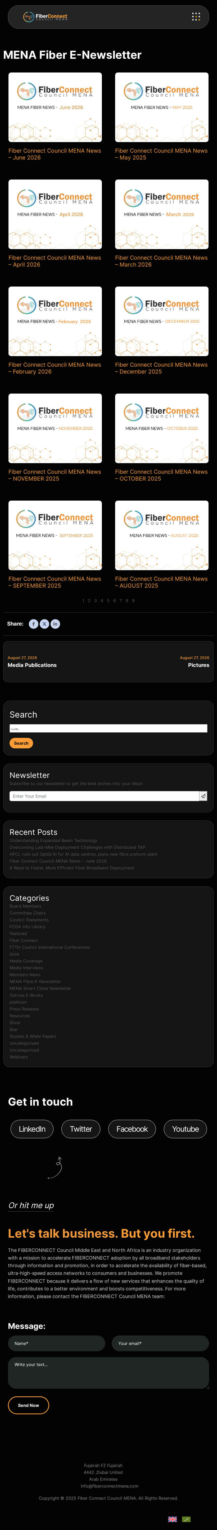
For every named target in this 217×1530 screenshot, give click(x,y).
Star (14, 1029)
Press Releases (24, 1008)
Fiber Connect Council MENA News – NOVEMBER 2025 (54, 475)
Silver (15, 1022)
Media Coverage (26, 960)
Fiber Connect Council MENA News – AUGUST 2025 (161, 582)
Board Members (25, 906)
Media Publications (32, 665)
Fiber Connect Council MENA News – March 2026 (161, 261)
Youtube (185, 1129)
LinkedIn (32, 1129)
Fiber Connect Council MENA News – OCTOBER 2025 (161, 475)
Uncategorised (24, 1043)
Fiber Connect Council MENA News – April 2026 (54, 261)
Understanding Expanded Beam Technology (53, 840)
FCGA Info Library (28, 926)
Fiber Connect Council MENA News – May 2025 (161, 154)
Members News (25, 974)
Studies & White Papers (33, 1036)
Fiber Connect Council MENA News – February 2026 (54, 368)
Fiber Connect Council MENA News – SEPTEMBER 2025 (54, 582)
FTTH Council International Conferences (50, 947)
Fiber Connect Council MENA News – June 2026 (54, 154)
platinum (18, 1002)
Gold (14, 954)
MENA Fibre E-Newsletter (35, 981)
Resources (20, 1015)
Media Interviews (26, 967)
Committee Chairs (28, 913)
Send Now (28, 1405)
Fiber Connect (24, 940)
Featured (18, 933)
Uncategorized (24, 1050)
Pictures (198, 665)
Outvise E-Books (26, 995)
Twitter (81, 1129)
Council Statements (29, 919)
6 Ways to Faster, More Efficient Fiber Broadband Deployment (72, 867)
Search (23, 714)
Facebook (132, 1129)
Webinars (19, 1056)
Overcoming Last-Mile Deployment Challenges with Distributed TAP (77, 847)
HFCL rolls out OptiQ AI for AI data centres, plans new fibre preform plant (83, 854)
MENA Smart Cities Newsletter (40, 988)
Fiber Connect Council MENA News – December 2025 (161, 368)
